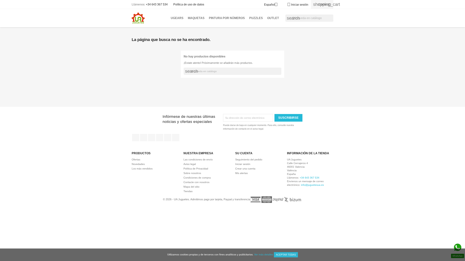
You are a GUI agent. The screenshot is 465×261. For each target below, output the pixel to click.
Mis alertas (241, 173)
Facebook (135, 137)
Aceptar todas (286, 254)
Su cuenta (243, 153)
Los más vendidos (142, 168)
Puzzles (256, 18)
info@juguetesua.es (312, 184)
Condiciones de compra (197, 177)
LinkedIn (175, 137)
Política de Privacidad (195, 168)
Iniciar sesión (242, 164)
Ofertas (136, 159)
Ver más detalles (263, 254)
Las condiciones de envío (198, 159)
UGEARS (177, 18)
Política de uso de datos (188, 4)
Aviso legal (189, 164)
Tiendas (188, 191)
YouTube (151, 137)
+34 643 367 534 (157, 4)
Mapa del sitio (191, 186)
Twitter (143, 137)
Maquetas (196, 18)
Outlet (273, 18)
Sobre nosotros (192, 173)
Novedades (138, 164)
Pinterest (159, 137)
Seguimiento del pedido (248, 159)
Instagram (167, 137)
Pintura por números (227, 18)
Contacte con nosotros (196, 182)
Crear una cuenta (245, 168)
